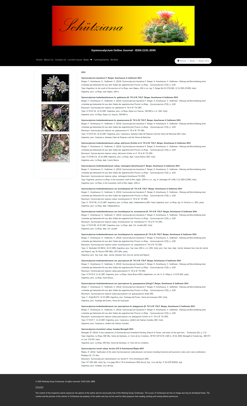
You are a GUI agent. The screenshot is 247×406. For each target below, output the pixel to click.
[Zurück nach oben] (242, 401)
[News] (90, 60)
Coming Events (101, 59)
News (86, 59)
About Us (48, 59)
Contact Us (60, 59)
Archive (114, 59)
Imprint (39, 387)
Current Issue (75, 59)
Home (39, 59)
